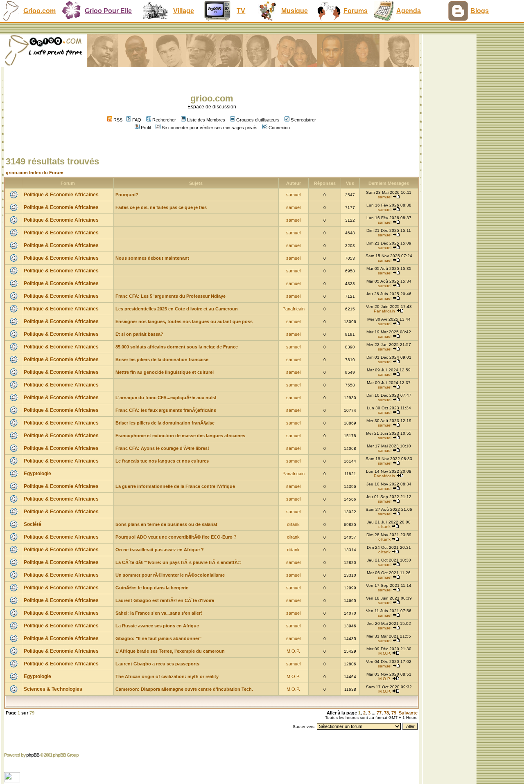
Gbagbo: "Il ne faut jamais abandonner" (158, 638)
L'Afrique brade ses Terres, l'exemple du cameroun (170, 651)
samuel (293, 194)
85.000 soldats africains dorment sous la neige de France (176, 346)
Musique (294, 10)
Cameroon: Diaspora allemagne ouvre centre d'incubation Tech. (184, 689)
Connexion (279, 127)
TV (241, 10)
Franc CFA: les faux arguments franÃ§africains (165, 410)
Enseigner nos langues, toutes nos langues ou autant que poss (184, 321)
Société (32, 524)
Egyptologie (37, 473)
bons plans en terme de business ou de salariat (166, 524)
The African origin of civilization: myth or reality (167, 676)
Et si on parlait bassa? (139, 334)
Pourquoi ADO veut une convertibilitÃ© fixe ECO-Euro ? (176, 537)
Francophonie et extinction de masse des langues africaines (180, 435)
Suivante (408, 712)
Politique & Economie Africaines (61, 195)
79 (393, 712)
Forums (355, 10)
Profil (146, 127)
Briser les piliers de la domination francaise (161, 359)
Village (183, 10)
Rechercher (164, 119)
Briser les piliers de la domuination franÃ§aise (165, 422)
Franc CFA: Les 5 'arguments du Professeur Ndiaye (170, 296)
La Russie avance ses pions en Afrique (157, 625)
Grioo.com (39, 10)
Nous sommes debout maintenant (152, 258)
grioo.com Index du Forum (34, 172)
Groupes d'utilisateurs (258, 119)
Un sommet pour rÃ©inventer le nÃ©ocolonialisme (170, 575)
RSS (117, 119)
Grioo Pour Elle (108, 10)
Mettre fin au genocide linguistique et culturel (164, 372)
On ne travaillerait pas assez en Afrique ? (159, 549)
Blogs (479, 10)
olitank (293, 524)
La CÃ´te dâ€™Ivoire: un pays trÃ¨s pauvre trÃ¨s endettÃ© (178, 562)
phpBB (32, 755)
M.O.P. (293, 651)
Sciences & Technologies (53, 689)
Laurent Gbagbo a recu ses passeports (157, 663)
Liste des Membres (206, 119)
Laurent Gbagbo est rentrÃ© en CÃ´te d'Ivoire (164, 600)
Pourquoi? (126, 194)
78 (386, 712)
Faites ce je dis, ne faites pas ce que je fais (161, 207)
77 (379, 712)
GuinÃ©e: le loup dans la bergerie (151, 587)
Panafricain (293, 308)
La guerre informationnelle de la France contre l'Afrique (175, 486)
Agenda (408, 10)
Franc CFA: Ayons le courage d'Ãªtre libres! (162, 448)
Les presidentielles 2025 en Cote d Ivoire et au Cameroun (176, 308)
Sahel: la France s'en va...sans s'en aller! (158, 613)
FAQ (136, 119)
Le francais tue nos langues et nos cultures (162, 460)
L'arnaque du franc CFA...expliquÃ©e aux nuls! (166, 397)
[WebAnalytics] (13, 780)
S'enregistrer (303, 119)
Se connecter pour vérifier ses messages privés (209, 127)
